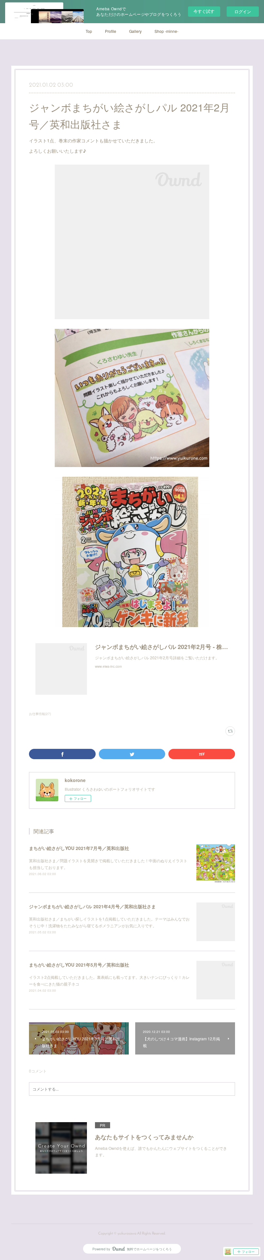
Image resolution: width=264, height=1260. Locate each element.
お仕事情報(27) (40, 713)
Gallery (135, 31)
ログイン (242, 11)
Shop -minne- (166, 31)
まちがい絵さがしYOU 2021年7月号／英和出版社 (79, 848)
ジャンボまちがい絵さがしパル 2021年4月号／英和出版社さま (92, 906)
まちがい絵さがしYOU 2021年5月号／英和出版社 (79, 964)
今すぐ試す (203, 11)
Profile (110, 31)
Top (89, 31)
